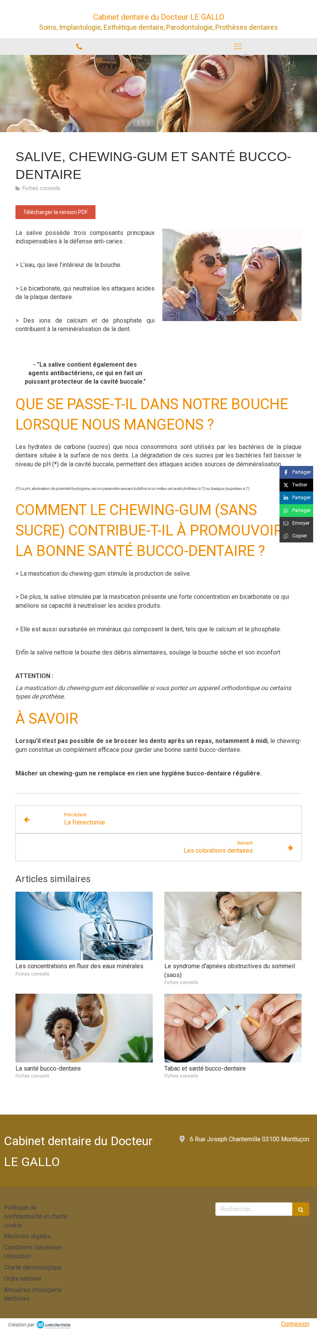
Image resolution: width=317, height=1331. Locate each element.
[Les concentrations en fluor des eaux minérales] (84, 926)
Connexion (295, 1324)
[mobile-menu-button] (237, 46)
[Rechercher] (300, 1209)
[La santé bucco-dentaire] (84, 1028)
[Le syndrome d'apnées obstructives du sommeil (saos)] (233, 926)
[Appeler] (79, 46)
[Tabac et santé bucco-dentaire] (233, 1028)
